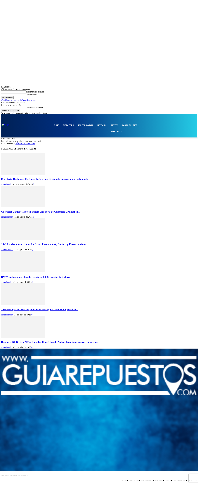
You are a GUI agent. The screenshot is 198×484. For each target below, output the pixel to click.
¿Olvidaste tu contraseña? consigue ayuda (19, 100)
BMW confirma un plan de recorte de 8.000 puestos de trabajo (35, 276)
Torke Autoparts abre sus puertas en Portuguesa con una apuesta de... (39, 309)
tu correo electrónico (34, 107)
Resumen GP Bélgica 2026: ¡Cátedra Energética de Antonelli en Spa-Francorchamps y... (49, 342)
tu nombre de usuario (35, 92)
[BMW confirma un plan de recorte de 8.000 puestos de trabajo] (23, 271)
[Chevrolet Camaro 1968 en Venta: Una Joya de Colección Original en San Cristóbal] (23, 206)
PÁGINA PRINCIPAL (25, 143)
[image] (99, 375)
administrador (7, 184)
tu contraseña (31, 94)
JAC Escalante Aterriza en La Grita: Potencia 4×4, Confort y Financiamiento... (44, 244)
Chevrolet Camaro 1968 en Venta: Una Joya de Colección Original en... (40, 211)
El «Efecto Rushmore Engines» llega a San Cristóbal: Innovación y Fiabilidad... (45, 179)
